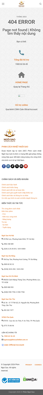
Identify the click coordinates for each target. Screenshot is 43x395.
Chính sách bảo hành (9, 185)
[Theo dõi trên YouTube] (26, 166)
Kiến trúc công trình (10, 217)
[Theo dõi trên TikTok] (13, 166)
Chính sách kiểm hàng (10, 187)
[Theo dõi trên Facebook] (4, 166)
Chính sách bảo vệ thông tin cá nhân (15, 196)
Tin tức (4, 222)
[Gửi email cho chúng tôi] (21, 166)
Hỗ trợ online (21, 105)
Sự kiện (5, 225)
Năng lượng (7, 219)
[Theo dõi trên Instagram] (8, 166)
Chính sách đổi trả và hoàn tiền (13, 190)
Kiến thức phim (7, 211)
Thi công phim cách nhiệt (11, 209)
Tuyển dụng (7, 227)
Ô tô (4, 214)
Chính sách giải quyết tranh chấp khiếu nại (17, 193)
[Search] (40, 4)
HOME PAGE (21, 82)
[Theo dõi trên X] (17, 166)
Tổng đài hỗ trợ (21, 59)
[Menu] (3, 4)
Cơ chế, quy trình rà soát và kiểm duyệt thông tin (19, 198)
